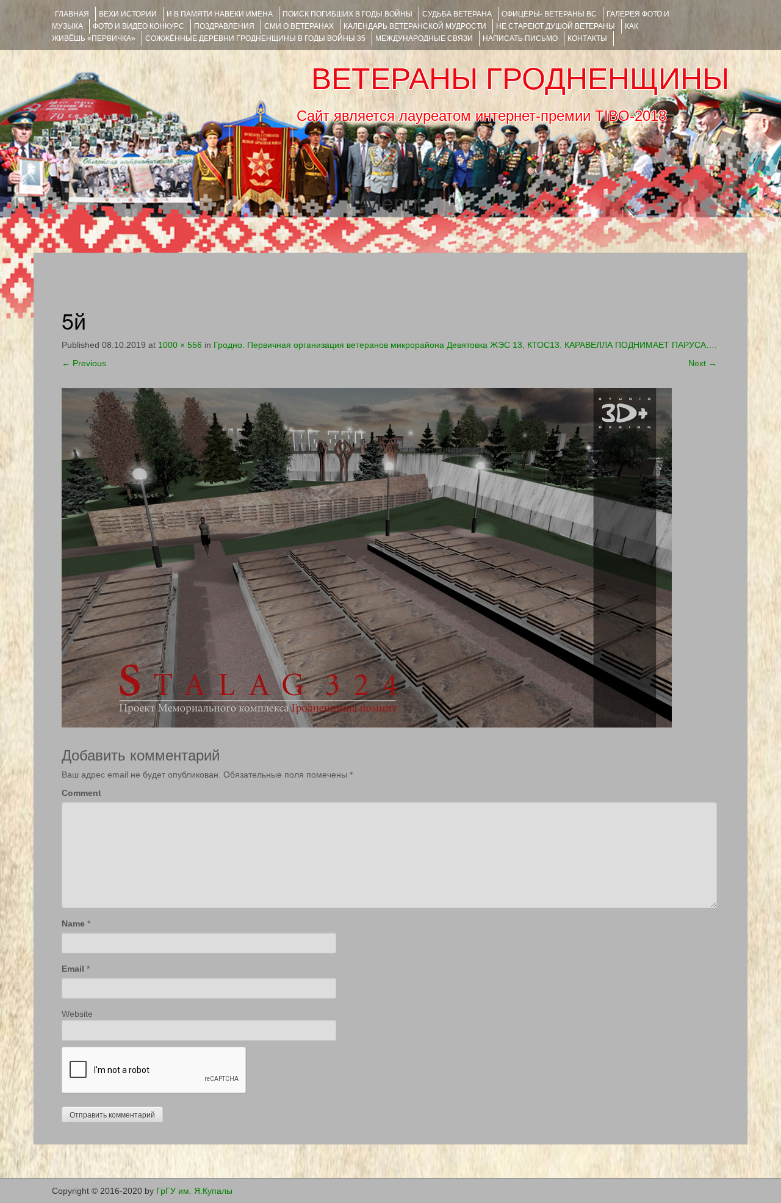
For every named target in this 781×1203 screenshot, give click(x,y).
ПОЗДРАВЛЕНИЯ (224, 26)
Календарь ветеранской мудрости (415, 26)
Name (73, 923)
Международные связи (424, 38)
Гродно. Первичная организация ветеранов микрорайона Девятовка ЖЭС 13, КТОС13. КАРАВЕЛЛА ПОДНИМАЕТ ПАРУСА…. (465, 345)
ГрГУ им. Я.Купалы (194, 1191)
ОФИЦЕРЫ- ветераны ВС (549, 14)
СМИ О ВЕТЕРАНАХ (299, 26)
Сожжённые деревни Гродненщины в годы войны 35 (255, 38)
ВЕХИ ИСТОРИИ (128, 14)
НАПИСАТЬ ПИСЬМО (520, 38)
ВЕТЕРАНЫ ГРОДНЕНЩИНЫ (520, 78)
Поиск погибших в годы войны (347, 14)
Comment (81, 793)
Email (73, 969)
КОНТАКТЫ (587, 38)
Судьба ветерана (457, 14)
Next (702, 363)
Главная (72, 14)
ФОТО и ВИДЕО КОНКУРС (138, 26)
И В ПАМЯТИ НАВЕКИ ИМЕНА (220, 14)
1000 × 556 (180, 345)
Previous (84, 363)
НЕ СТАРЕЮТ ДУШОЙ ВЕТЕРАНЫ (555, 26)
